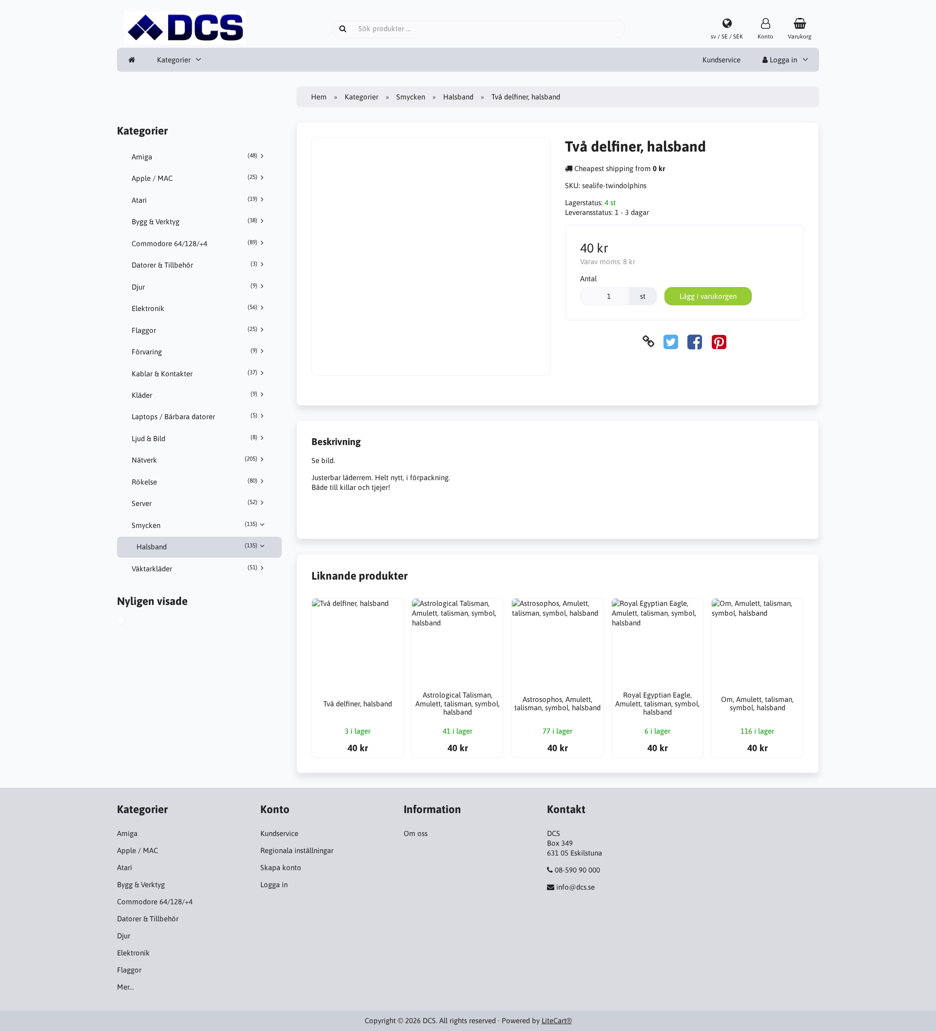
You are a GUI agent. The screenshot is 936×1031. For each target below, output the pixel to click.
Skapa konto (280, 867)
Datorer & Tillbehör (194, 264)
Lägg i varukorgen (708, 296)
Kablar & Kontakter (194, 373)
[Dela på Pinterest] (719, 341)
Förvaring (194, 351)
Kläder (194, 394)
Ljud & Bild (194, 438)
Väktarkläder (194, 568)
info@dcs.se (575, 887)
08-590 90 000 (577, 870)
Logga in (782, 60)
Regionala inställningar (296, 850)
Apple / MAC (194, 178)
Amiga (194, 156)
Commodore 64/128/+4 (194, 243)
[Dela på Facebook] (694, 341)
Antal (588, 278)
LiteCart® (557, 1020)
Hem (319, 97)
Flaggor (194, 330)
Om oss (416, 833)
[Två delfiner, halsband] (130, 621)
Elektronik (194, 308)
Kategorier (174, 60)
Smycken (194, 525)
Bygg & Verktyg (194, 221)
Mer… (125, 987)
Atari (194, 199)
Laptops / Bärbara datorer (194, 416)
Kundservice (721, 60)
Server (194, 503)
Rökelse (194, 481)
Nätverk (194, 459)
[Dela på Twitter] (670, 341)
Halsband (196, 546)
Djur (194, 286)
